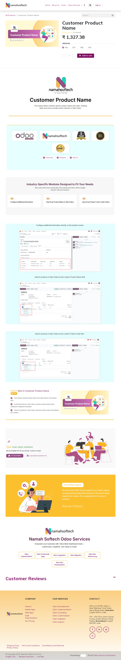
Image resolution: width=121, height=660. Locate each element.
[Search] (112, 15)
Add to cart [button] (87, 56)
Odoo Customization (61, 616)
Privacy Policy (12, 648)
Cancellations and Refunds (53, 646)
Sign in (98, 5)
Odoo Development (61, 606)
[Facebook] (92, 629)
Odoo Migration (59, 619)
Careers (28, 606)
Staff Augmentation (31, 617)
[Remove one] (64, 55)
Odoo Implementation (62, 610)
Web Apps (29, 613)
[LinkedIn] (99, 629)
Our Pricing (29, 621)
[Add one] (74, 55)
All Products (10, 15)
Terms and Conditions (31, 646)
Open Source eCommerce (104, 655)
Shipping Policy (13, 646)
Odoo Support (58, 622)
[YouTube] (106, 629)
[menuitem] (47, 5)
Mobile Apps (30, 610)
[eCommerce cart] (90, 5)
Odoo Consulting (60, 613)
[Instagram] (92, 636)
